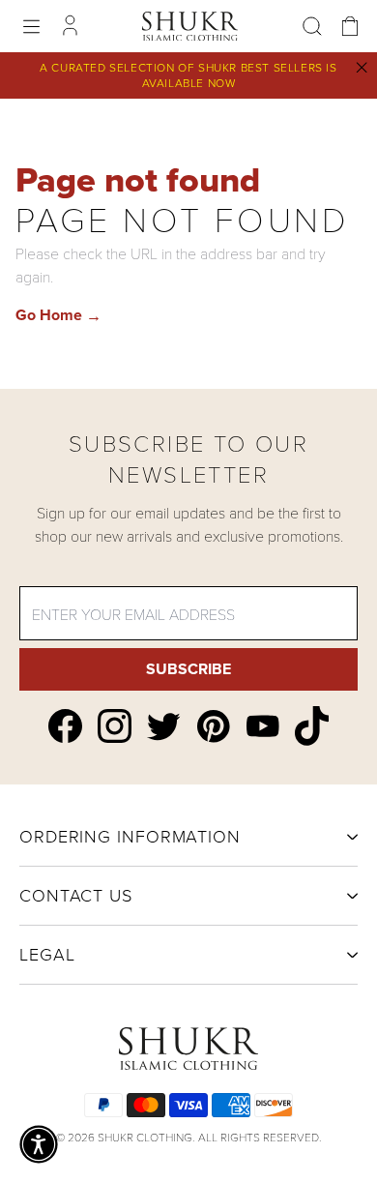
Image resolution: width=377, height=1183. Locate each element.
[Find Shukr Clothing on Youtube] (262, 726)
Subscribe (188, 669)
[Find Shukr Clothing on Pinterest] (213, 726)
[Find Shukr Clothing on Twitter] (164, 726)
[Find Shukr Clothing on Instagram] (114, 726)
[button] (38, 1144)
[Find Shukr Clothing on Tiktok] (312, 726)
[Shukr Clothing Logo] (190, 26)
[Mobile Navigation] (31, 27)
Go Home (58, 315)
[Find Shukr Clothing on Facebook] (65, 726)
